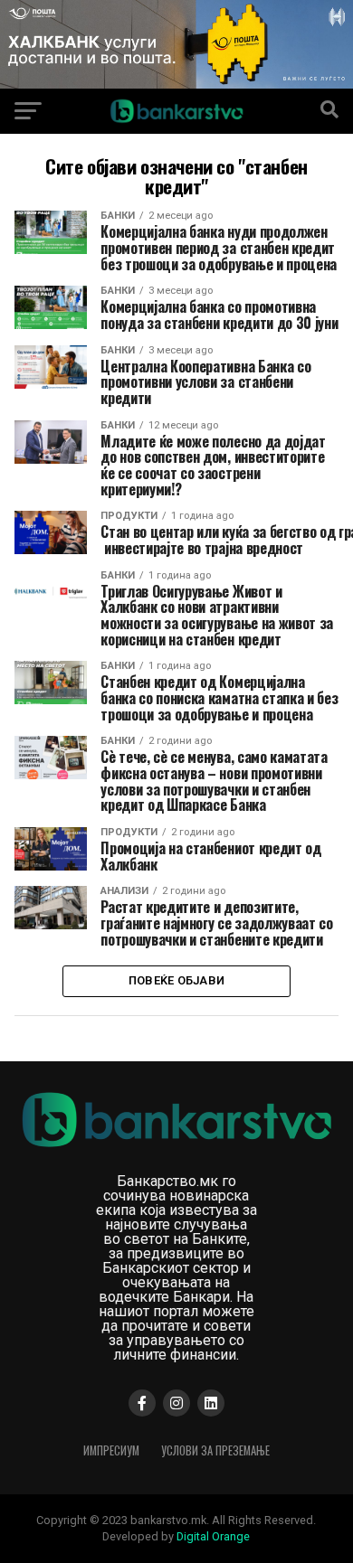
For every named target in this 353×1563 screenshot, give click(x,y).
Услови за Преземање (215, 1450)
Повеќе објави (176, 980)
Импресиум (111, 1450)
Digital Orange (213, 1536)
